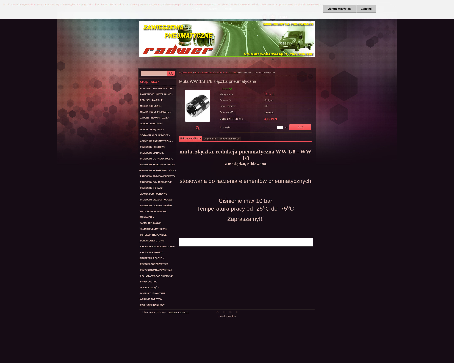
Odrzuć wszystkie (339, 8)
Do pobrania (210, 139)
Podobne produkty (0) (229, 139)
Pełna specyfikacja (190, 138)
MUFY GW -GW (230, 72)
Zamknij (366, 8)
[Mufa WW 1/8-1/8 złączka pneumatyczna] (197, 109)
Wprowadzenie (185, 72)
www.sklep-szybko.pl (178, 312)
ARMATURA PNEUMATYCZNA (207, 72)
